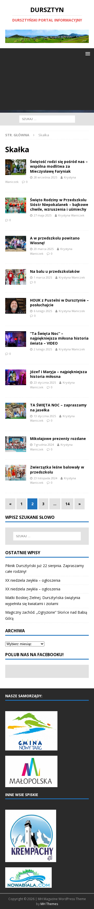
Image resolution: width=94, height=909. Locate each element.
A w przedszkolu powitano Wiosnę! (55, 240)
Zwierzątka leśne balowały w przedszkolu (57, 469)
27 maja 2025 (42, 215)
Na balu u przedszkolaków (55, 271)
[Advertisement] (47, 86)
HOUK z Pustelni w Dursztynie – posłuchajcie (59, 302)
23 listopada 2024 (45, 478)
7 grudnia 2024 (44, 445)
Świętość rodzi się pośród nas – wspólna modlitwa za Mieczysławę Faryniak (59, 166)
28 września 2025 (45, 177)
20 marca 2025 (44, 249)
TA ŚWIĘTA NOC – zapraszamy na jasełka (58, 407)
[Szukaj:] (47, 118)
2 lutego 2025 (43, 349)
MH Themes (49, 904)
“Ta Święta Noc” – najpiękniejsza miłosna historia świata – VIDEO (59, 338)
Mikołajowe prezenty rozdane (58, 438)
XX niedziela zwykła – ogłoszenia (32, 580)
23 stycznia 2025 (45, 382)
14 (67, 503)
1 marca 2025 (43, 277)
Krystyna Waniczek (71, 215)
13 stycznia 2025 (45, 416)
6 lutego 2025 (43, 311)
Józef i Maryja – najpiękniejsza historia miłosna (58, 374)
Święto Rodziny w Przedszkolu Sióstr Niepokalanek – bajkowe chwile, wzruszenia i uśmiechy (59, 204)
